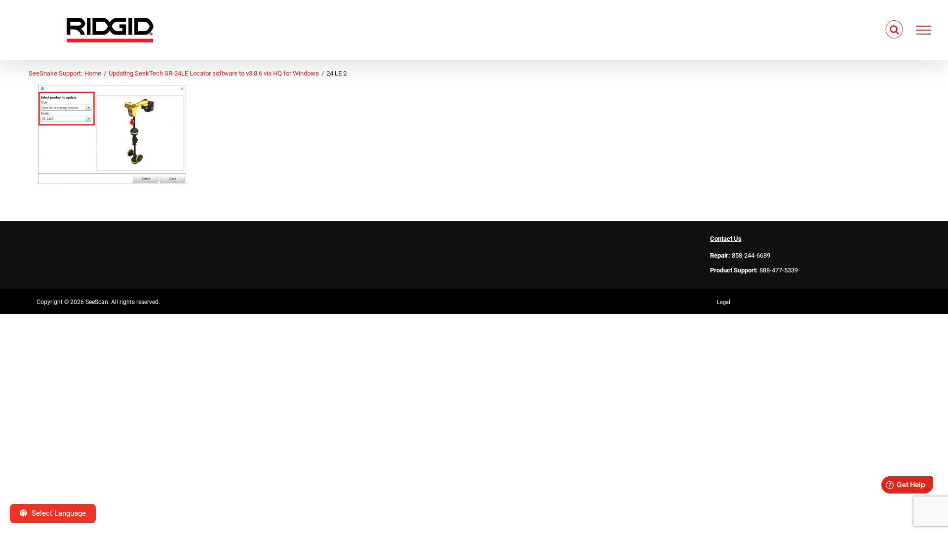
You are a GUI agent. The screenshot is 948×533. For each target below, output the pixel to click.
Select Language (58, 513)
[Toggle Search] (894, 30)
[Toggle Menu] (924, 30)
